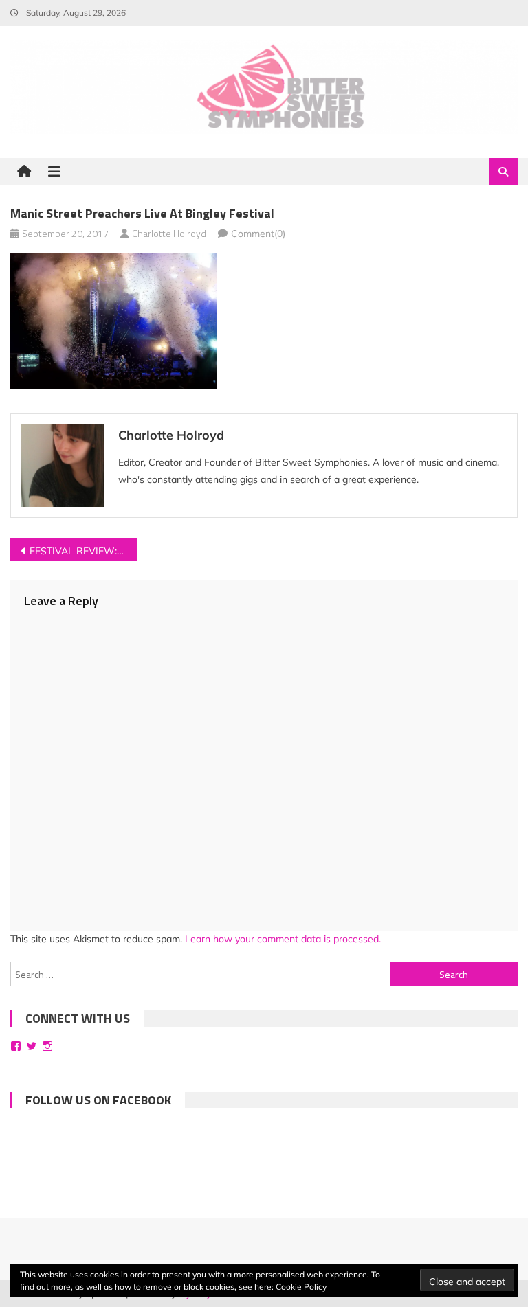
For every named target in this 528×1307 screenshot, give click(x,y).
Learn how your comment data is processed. (283, 939)
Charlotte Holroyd (169, 233)
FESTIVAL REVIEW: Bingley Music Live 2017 (83, 551)
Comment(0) (258, 233)
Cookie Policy (301, 1287)
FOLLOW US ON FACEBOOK (98, 1100)
